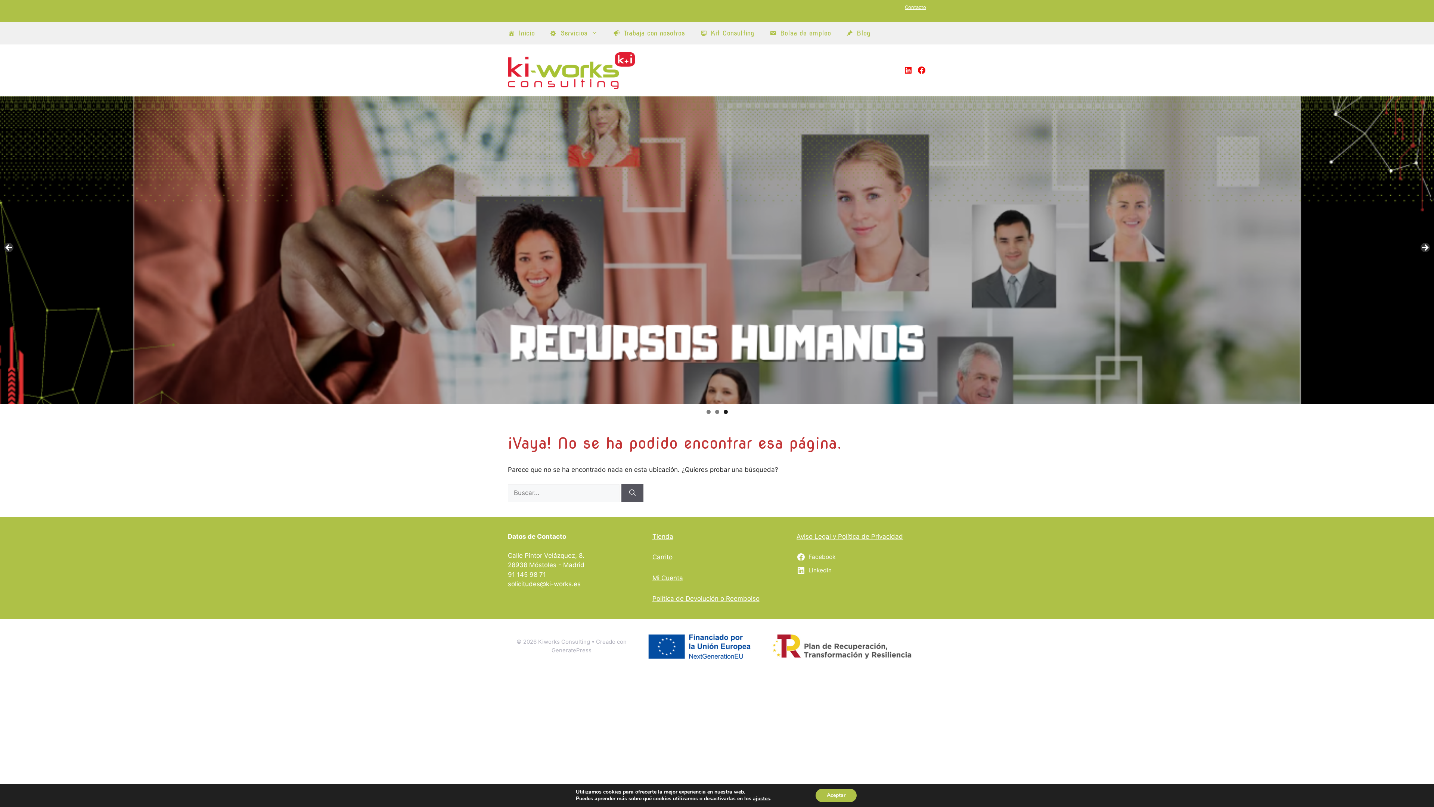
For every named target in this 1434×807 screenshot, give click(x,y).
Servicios (574, 33)
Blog (863, 33)
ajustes (761, 798)
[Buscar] (632, 493)
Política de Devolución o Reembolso (706, 598)
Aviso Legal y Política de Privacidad (850, 536)
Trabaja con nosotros (654, 33)
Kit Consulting (732, 33)
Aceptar (836, 795)
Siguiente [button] (1424, 248)
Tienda (662, 536)
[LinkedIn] (908, 70)
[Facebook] (921, 70)
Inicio (527, 33)
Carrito (662, 557)
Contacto (915, 7)
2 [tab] (717, 412)
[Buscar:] (564, 493)
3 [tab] (726, 412)
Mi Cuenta (667, 578)
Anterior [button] (9, 248)
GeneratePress (572, 650)
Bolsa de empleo (805, 33)
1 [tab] (709, 412)
